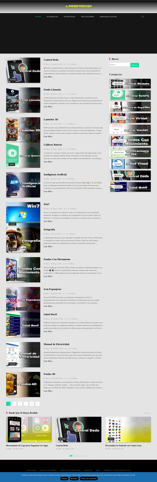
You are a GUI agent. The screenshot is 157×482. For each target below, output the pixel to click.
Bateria (12, 164)
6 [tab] (86, 455)
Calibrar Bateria (53, 144)
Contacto (88, 470)
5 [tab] (83, 455)
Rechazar (74, 478)
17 (32, 404)
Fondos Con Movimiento (57, 259)
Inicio (38, 17)
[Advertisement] (78, 37)
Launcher (12, 139)
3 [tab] (77, 455)
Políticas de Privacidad (70, 470)
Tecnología (69, 17)
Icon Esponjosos (52, 289)
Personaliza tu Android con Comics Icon (123, 445)
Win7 (47, 204)
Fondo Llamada (52, 89)
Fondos (12, 109)
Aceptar (64, 478)
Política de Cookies (48, 470)
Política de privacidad (89, 478)
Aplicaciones (87, 17)
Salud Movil (50, 314)
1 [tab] (71, 455)
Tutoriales (52, 17)
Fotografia (49, 229)
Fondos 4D (49, 374)
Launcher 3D (51, 119)
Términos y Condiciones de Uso (117, 470)
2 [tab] (75, 455)
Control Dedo (51, 59)
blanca (47, 64)
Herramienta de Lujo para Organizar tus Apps (27, 445)
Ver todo (146, 413)
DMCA (98, 470)
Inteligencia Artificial (55, 174)
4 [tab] (80, 455)
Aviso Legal (31, 470)
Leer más (48, 77)
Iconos (12, 309)
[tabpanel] (29, 433)
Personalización (108, 17)
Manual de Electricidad (56, 344)
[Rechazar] (154, 477)
